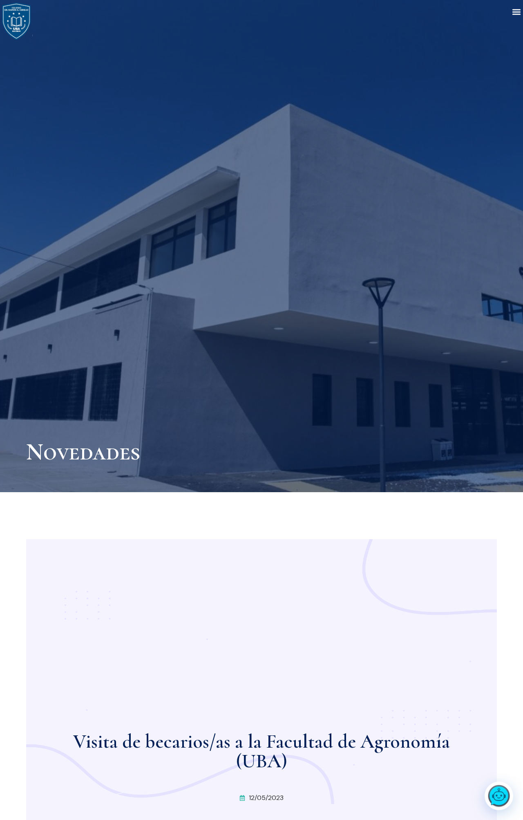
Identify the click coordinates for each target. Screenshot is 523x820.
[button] (516, 11)
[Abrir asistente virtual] (499, 796)
